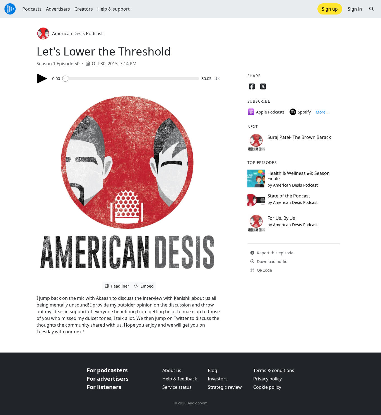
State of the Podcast (288, 196)
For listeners (104, 387)
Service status (177, 387)
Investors (218, 379)
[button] (371, 9)
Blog (212, 370)
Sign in (355, 9)
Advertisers (58, 9)
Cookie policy (267, 387)
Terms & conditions (273, 370)
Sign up (330, 9)
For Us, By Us (281, 218)
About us (171, 370)
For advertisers (108, 378)
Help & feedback (179, 379)
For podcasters (107, 370)
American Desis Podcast (77, 33)
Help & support (113, 9)
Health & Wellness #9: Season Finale (298, 176)
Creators (83, 9)
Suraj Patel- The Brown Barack (299, 137)
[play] (42, 78)
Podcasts (32, 9)
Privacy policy (267, 379)
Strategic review (225, 387)
